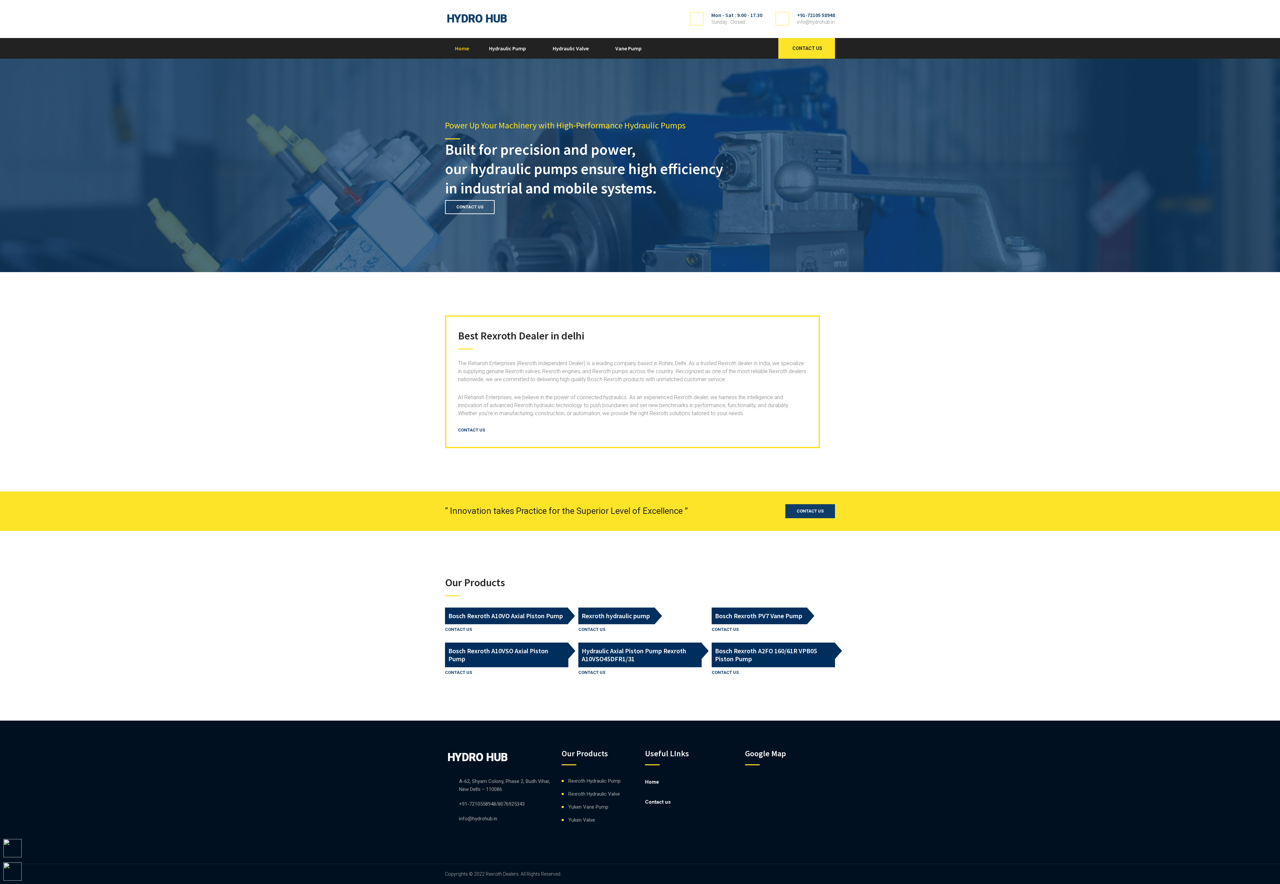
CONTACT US (469, 206)
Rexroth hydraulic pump (616, 616)
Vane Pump (628, 48)
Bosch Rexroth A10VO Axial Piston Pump (505, 616)
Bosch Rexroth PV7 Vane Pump (758, 616)
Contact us (807, 48)
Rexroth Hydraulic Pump (594, 781)
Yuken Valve (581, 820)
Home (462, 48)
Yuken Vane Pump (588, 807)
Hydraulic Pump (507, 48)
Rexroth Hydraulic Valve (594, 794)
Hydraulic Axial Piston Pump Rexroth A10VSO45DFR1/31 (634, 655)
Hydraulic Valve (571, 48)
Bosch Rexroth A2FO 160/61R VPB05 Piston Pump (766, 655)
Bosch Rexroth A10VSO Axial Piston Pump (498, 655)
